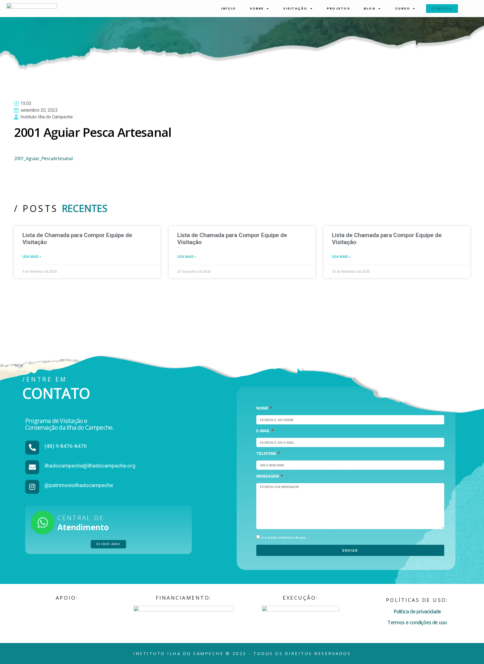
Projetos (338, 8)
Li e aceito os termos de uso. (283, 537)
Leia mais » (31, 257)
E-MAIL (263, 431)
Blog (370, 8)
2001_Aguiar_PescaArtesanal (43, 158)
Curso (402, 8)
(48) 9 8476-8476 (66, 446)
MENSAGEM (268, 476)
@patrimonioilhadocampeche (79, 485)
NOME (262, 408)
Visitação (295, 8)
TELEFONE (266, 454)
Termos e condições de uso (417, 622)
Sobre (257, 8)
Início (228, 8)
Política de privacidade (417, 611)
